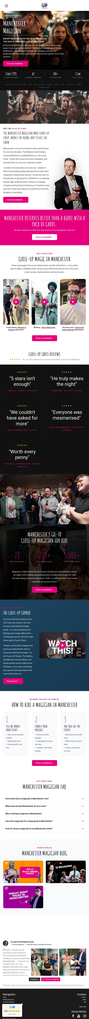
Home (4, 997)
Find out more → (13, 681)
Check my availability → (16, 64)
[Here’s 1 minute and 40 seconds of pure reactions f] (16, 962)
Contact (83, 997)
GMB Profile (82, 1007)
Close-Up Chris (18, 129)
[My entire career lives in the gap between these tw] (44, 962)
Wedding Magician (8, 999)
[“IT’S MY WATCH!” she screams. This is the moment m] (72, 962)
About (84, 999)
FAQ (85, 1002)
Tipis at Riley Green (48, 327)
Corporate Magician (9, 1002)
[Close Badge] (22, 1004)
